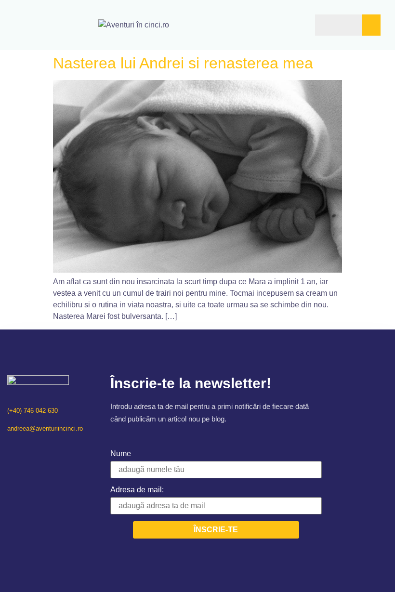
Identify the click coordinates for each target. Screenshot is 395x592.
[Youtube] (36, 448)
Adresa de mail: (137, 490)
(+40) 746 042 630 (32, 410)
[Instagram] (23, 448)
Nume (120, 453)
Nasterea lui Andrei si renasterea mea (183, 63)
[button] (283, 25)
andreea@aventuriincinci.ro (45, 428)
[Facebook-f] (10, 448)
